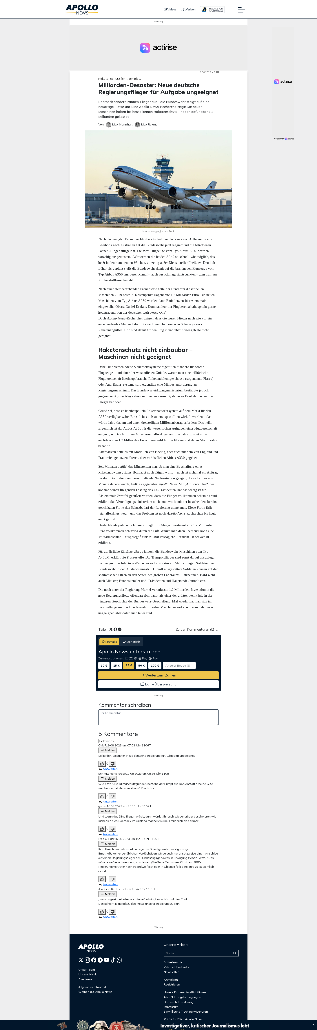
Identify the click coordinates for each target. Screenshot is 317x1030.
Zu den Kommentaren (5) (195, 629)
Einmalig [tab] (111, 641)
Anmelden (171, 979)
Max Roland (148, 124)
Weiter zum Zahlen (160, 675)
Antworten (110, 769)
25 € (129, 665)
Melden (109, 750)
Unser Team (86, 969)
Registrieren (172, 984)
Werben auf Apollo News (95, 992)
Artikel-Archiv (173, 962)
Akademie (85, 979)
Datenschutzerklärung (178, 1002)
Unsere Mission (88, 974)
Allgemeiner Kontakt (92, 987)
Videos (171, 9)
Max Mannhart (122, 124)
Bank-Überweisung (160, 684)
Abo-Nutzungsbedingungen (182, 997)
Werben (190, 9)
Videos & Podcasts (176, 967)
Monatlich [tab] (133, 641)
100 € (155, 665)
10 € (104, 665)
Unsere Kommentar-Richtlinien (185, 992)
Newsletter (171, 972)
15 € (116, 665)
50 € (141, 665)
